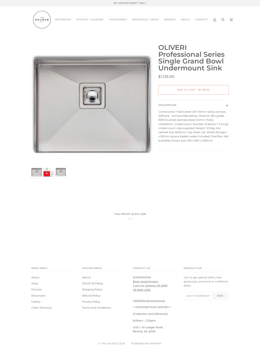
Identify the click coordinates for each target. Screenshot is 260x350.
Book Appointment (145, 281)
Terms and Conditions (96, 307)
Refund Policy (91, 295)
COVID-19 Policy (92, 283)
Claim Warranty (41, 307)
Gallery (36, 301)
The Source (109, 343)
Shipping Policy (92, 289)
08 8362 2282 (142, 289)
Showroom (38, 295)
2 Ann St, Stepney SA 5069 (150, 285)
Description (167, 105)
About (35, 277)
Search (86, 277)
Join (219, 295)
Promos (36, 289)
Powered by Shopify (146, 343)
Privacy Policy (91, 301)
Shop (34, 283)
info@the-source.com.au (149, 300)
